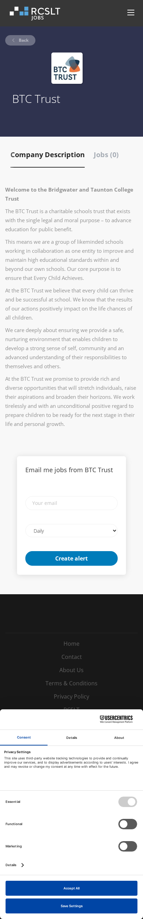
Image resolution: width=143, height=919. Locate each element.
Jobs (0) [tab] (106, 154)
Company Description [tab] (47, 154)
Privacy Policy (71, 696)
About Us (71, 670)
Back (23, 40)
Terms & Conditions (71, 683)
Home (71, 643)
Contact (71, 657)
